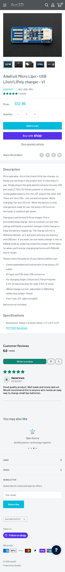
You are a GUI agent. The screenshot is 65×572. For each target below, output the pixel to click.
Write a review (25, 361)
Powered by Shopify (12, 565)
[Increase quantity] (35, 114)
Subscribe (13, 504)
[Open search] (46, 5)
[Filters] (51, 361)
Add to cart (32, 125)
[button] (10, 93)
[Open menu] (4, 5)
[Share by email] (59, 155)
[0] (59, 5)
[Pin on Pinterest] (47, 155)
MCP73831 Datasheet (16, 328)
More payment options (32, 144)
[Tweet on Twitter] (53, 155)
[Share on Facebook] (41, 155)
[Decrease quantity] (18, 114)
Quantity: (8, 114)
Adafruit (8, 89)
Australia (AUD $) (12, 519)
